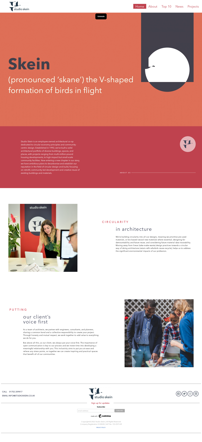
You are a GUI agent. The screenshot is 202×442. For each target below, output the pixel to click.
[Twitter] (184, 393)
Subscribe (101, 407)
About (152, 6)
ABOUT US (125, 172)
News (179, 6)
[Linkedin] (196, 393)
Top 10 (166, 6)
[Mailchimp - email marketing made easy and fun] (101, 416)
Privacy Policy (101, 427)
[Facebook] (178, 393)
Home (139, 6)
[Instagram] (190, 393)
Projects (193, 6)
